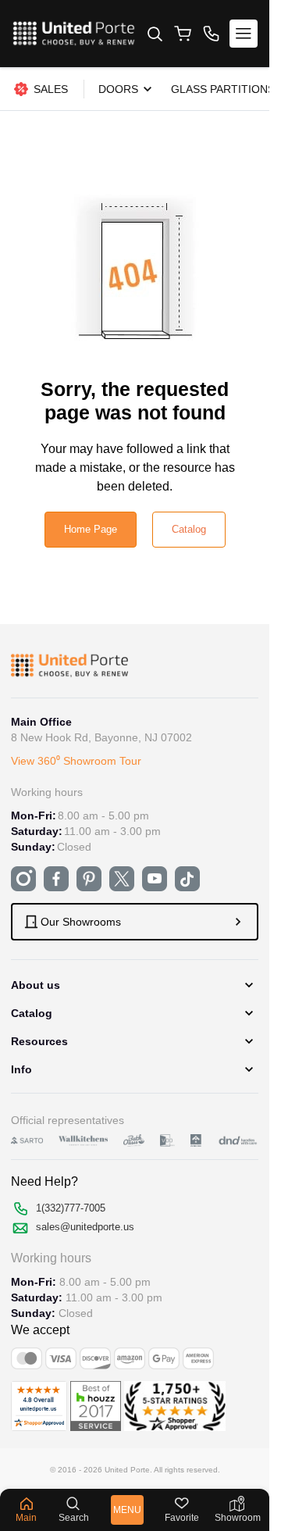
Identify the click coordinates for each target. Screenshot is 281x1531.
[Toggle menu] (243, 34)
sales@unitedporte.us (85, 1227)
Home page (90, 529)
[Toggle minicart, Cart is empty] (183, 34)
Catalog (189, 529)
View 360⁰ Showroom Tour (76, 761)
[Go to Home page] (74, 34)
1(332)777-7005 (70, 1208)
